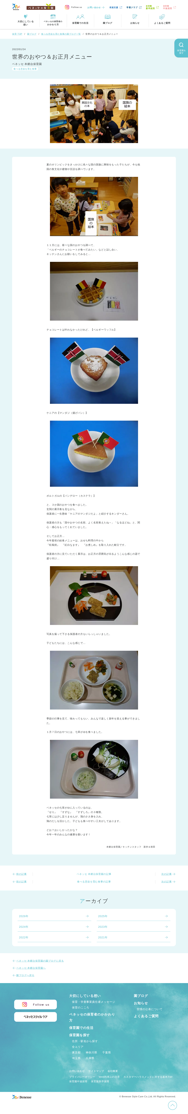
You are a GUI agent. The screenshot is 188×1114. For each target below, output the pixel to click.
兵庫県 (90, 1058)
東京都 (76, 1052)
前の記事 (21, 874)
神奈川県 (91, 1052)
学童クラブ (132, 7)
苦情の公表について (150, 1009)
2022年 (23, 937)
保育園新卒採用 (100, 1081)
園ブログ (31, 34)
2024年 (23, 926)
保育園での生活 (81, 1028)
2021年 (103, 937)
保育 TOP (17, 34)
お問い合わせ (94, 7)
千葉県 (106, 1052)
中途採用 (167, 7)
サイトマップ (96, 1071)
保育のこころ (80, 1007)
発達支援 (113, 7)
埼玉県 (76, 1058)
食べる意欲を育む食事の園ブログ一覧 (61, 34)
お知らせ (141, 1003)
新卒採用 (150, 7)
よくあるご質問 (146, 1016)
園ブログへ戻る (25, 975)
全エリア (78, 1046)
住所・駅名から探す (85, 1041)
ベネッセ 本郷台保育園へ (31, 968)
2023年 (103, 926)
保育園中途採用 (78, 1081)
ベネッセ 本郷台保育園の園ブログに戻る (40, 960)
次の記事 (166, 874)
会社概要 (113, 1071)
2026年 (23, 916)
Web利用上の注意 (109, 1077)
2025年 (103, 916)
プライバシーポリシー (82, 1077)
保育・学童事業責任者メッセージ (93, 1001)
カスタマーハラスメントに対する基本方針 (148, 1077)
